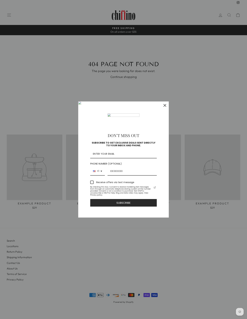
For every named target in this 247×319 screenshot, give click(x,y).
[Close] (165, 105)
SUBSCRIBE (123, 203)
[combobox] (97, 171)
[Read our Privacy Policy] (155, 187)
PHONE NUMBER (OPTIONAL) (106, 163)
